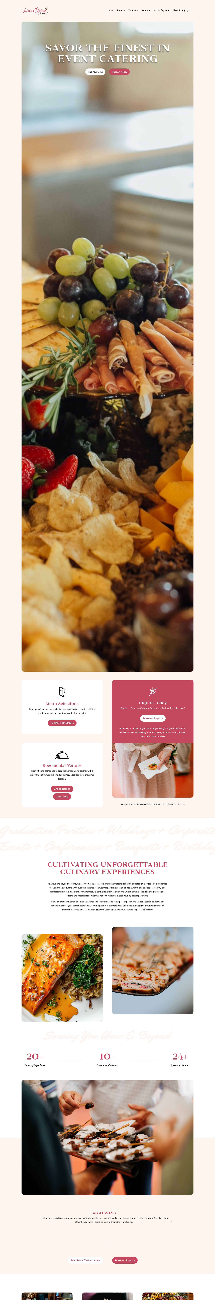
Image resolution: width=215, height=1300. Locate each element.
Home (110, 10)
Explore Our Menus (62, 723)
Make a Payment (162, 10)
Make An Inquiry (180, 10)
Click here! (181, 804)
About (120, 10)
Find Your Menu (95, 71)
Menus (144, 10)
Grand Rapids (62, 788)
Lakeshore (62, 796)
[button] (107, 1245)
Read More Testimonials (85, 1260)
